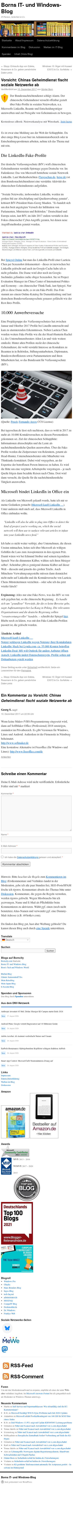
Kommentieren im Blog (13, 47)
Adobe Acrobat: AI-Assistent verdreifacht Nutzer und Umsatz (26, 1036)
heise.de (61, 177)
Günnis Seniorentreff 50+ (12, 977)
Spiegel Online (14, 260)
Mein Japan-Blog (8, 983)
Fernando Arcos (28, 421)
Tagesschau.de (47, 177)
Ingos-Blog (8, 1290)
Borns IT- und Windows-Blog (31, 8)
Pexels (14, 421)
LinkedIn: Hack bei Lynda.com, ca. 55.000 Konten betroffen (35, 646)
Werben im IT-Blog (53, 47)
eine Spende (43, 928)
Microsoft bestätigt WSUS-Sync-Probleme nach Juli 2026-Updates (39, 1412)
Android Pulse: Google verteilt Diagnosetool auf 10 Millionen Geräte (29, 1023)
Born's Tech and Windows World (15, 967)
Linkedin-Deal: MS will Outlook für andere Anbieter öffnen (34, 650)
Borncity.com (6, 960)
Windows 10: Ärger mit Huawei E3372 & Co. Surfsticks (57, 68)
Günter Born (47, 89)
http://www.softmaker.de (15, 743)
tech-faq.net (9, 1294)
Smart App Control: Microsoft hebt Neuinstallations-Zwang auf (27, 1060)
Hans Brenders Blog (12, 1287)
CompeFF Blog (10, 1303)
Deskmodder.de (10, 1307)
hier (66, 616)
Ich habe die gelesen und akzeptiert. (34, 857)
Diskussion (34, 47)
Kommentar (7, 793)
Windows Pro (10, 1281)
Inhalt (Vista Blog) (23, 54)
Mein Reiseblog (7, 980)
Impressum (5, 1075)
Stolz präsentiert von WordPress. (18, 1481)
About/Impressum (24, 40)
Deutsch (9, 939)
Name (4, 834)
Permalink (26, 670)
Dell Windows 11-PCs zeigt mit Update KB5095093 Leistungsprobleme (41, 1422)
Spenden (6, 54)
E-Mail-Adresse (9, 845)
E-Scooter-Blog (7, 986)
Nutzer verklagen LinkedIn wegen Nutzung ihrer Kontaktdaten (36, 642)
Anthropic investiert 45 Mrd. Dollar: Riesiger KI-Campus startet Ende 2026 (32, 1011)
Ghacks (7, 1284)
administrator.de (10, 1297)
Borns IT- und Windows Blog (13, 964)
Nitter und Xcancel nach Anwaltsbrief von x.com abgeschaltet (41, 1425)
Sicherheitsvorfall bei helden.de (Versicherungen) (38, 1457)
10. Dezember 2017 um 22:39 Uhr (17, 713)
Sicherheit (32, 667)
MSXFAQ (8, 1300)
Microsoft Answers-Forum (37, 1393)
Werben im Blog (8, 1081)
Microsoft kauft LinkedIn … (47, 504)
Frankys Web (9, 1313)
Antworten (6, 756)
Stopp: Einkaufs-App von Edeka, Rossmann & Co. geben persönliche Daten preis (18, 69)
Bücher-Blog (6, 973)
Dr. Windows (9, 1310)
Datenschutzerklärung (48, 40)
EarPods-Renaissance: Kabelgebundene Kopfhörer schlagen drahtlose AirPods (33, 1048)
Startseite (7, 40)
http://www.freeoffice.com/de (26, 751)
